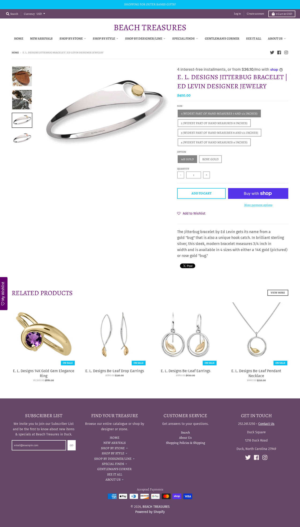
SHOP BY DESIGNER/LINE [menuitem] (143, 38)
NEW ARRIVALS (114, 443)
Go (71, 445)
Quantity (183, 169)
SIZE (180, 106)
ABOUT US (112, 479)
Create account (255, 13)
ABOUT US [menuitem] (275, 38)
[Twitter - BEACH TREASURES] (272, 52)
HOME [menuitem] (18, 38)
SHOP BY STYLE (113, 453)
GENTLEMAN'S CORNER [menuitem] (222, 38)
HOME (114, 437)
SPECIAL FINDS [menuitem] (183, 38)
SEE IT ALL (114, 474)
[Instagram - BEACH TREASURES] (286, 52)
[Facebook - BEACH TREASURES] (279, 52)
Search (185, 432)
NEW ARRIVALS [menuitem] (41, 38)
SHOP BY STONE (113, 448)
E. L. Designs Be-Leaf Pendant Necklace (256, 373)
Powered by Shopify (150, 512)
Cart (284, 14)
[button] (191, 213)
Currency (29, 14)
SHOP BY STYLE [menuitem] (104, 38)
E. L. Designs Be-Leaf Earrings (185, 371)
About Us (185, 437)
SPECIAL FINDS (113, 464)
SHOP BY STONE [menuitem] (71, 38)
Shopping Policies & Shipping (185, 443)
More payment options (258, 205)
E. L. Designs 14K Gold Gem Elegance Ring (43, 373)
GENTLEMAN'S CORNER (114, 469)
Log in (237, 13)
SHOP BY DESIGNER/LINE (112, 458)
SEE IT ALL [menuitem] (253, 38)
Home (15, 52)
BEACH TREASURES (150, 27)
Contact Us (266, 424)
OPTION (181, 152)
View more (278, 292)
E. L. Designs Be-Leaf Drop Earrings (114, 371)
